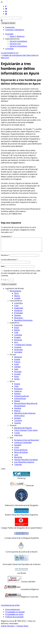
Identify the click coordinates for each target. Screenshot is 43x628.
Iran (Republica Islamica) (24, 462)
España (17, 359)
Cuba (16, 305)
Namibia (17, 408)
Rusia (16, 376)
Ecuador (17, 337)
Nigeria (17, 410)
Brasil (16, 327)
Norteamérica (15, 291)
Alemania (18, 357)
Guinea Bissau (20, 398)
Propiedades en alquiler (15, 612)
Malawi (17, 401)
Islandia (17, 366)
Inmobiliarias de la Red (10, 605)
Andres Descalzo (8, 626)
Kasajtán (17, 445)
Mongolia (18, 457)
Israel (16, 364)
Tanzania (18, 420)
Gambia (17, 393)
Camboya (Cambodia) (23, 442)
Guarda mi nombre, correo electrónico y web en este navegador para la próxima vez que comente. (20, 273)
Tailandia (18, 464)
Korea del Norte (20, 450)
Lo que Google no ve (9, 53)
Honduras (18, 310)
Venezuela (18, 349)
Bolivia (17, 330)
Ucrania (17, 374)
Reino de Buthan (21, 452)
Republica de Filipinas (23, 428)
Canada (17, 298)
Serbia (16, 379)
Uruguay (17, 347)
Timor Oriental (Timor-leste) (26, 430)
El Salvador (18, 313)
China (16, 447)
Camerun (18, 391)
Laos (16, 454)
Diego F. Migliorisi (17, 36)
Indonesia (18, 435)
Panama (17, 315)
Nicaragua (18, 318)
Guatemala (18, 308)
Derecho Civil (15, 43)
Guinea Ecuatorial (21, 396)
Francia (17, 362)
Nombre (5, 255)
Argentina (18, 325)
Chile (16, 332)
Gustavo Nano (22, 626)
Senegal (17, 418)
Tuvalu (17, 432)
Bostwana (18, 388)
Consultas (9, 48)
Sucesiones (10, 27)
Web (3, 266)
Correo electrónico (9, 259)
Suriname (18, 352)
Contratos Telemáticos (14, 29)
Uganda (17, 423)
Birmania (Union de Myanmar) (26, 440)
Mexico (17, 296)
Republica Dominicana (23, 320)
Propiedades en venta (14, 614)
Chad (16, 386)
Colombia (18, 335)
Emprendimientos (12, 609)
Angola (17, 384)
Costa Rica (18, 303)
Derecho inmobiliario (18, 46)
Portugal (17, 371)
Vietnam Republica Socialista (26, 459)
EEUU (16, 293)
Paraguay (18, 340)
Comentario (6, 236)
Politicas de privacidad (14, 617)
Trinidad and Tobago (23, 344)
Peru (16, 342)
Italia (16, 369)
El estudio (9, 34)
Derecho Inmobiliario (18, 41)
